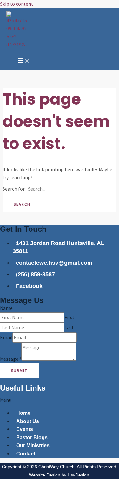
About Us (27, 421)
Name (6, 308)
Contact (25, 453)
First (69, 317)
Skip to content (16, 4)
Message (10, 359)
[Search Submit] (103, 189)
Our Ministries (33, 445)
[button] (59, 400)
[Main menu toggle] (23, 61)
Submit (19, 370)
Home (23, 413)
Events (24, 429)
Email (6, 337)
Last (69, 328)
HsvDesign (78, 474)
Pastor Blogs (32, 437)
